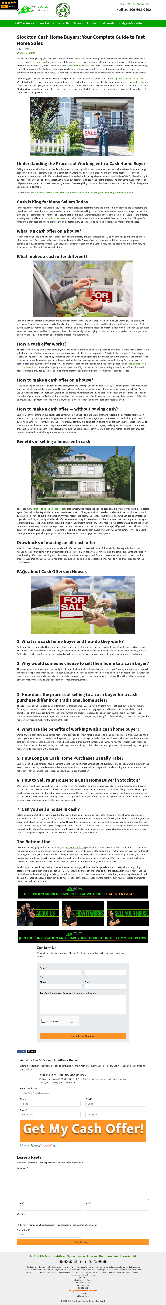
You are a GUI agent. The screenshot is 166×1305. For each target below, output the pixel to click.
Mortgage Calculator (130, 23)
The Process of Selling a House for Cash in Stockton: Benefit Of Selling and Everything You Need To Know (82, 192)
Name (43, 968)
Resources (92, 1256)
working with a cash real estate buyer (128, 78)
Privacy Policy (111, 1256)
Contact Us (125, 1256)
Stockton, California (75, 847)
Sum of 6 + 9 (23, 1230)
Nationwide (107, 23)
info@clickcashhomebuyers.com (83, 1290)
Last (86, 977)
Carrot (102, 1301)
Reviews (78, 23)
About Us (63, 23)
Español (92, 23)
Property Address (29, 1088)
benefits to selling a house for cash (49, 508)
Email (88, 982)
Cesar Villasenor (27, 52)
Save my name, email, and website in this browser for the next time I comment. (58, 1225)
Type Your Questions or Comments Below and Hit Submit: (68, 993)
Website (21, 1214)
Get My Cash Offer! (142, 4)
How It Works (46, 23)
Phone (43, 982)
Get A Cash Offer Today (40, 1256)
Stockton (79, 58)
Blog (122, 4)
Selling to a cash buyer (55, 218)
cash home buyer (38, 62)
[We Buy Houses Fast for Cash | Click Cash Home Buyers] (43, 10)
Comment (22, 1168)
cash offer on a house (79, 65)
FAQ (129, 4)
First (41, 977)
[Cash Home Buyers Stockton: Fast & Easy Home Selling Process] (38, 913)
